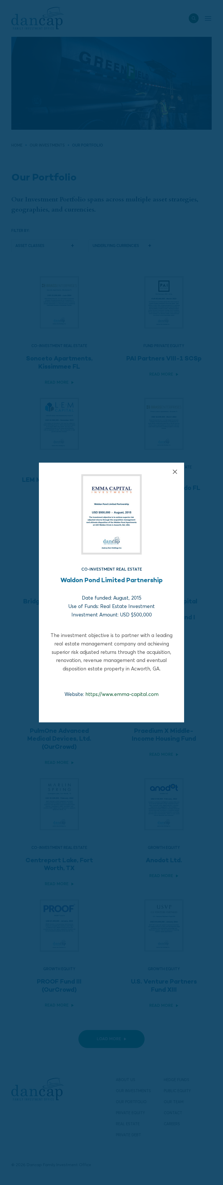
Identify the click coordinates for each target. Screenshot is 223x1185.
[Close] (175, 472)
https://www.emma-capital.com (122, 694)
